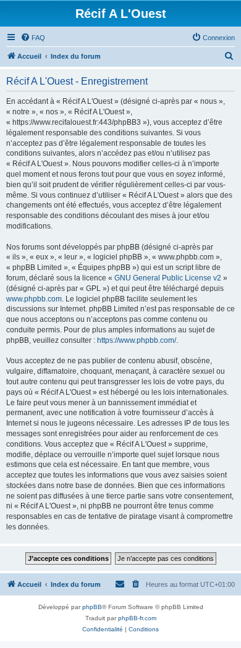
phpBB (92, 607)
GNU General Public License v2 (167, 278)
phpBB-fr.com (137, 618)
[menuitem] (32, 37)
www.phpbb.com (34, 299)
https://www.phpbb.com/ (136, 340)
